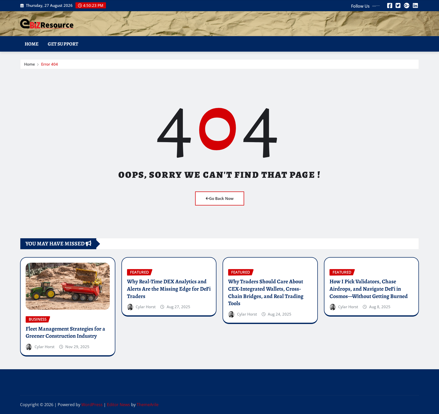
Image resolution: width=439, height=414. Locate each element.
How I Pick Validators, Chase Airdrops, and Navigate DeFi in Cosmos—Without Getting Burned (369, 289)
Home (32, 43)
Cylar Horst (45, 346)
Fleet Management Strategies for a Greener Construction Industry (65, 332)
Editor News (118, 404)
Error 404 (49, 64)
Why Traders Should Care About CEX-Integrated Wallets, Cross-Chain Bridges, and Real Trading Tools (265, 292)
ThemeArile (148, 404)
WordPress (92, 404)
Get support (63, 43)
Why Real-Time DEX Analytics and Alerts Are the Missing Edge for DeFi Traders (169, 289)
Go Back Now (221, 198)
